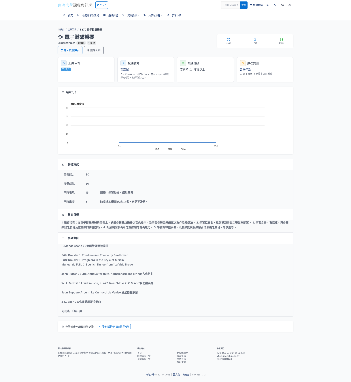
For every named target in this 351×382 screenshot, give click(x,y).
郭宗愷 (124, 69)
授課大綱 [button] (95, 50)
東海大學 (150, 374)
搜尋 (243, 5)
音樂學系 (72, 29)
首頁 (62, 29)
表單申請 (181, 356)
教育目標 (73, 214)
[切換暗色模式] (289, 5)
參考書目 (73, 238)
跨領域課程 (182, 353)
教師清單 (181, 362)
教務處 (186, 374)
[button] (130, 15)
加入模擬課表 (71, 50)
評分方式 (73, 164)
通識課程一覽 (143, 359)
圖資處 (176, 374)
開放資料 (181, 359)
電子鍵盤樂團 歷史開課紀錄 (115, 326)
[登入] (267, 5)
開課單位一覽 (143, 356)
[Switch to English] (275, 5)
